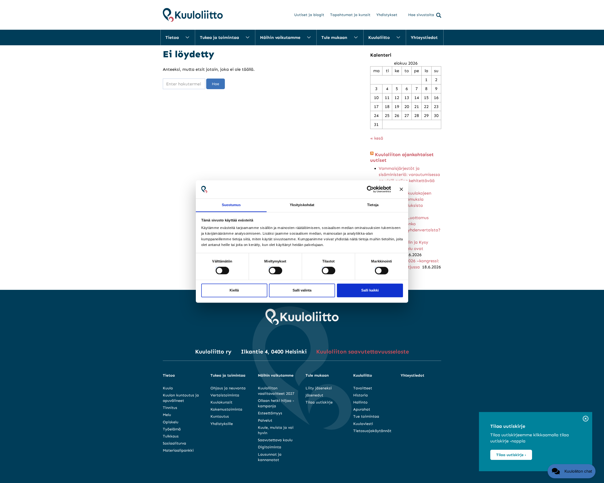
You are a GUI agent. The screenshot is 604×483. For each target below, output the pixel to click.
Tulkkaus (171, 436)
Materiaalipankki (178, 450)
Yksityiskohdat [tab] (302, 205)
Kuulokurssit (221, 402)
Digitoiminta (269, 447)
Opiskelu (170, 422)
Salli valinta (302, 290)
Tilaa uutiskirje (319, 402)
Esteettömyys (270, 413)
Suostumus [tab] (231, 205)
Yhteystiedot (424, 37)
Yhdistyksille (221, 423)
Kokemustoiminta (226, 409)
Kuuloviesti (363, 423)
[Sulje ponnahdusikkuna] (585, 419)
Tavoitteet (362, 388)
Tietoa (172, 37)
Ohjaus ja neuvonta (228, 388)
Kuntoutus (219, 416)
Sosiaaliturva (174, 443)
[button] (572, 471)
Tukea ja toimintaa (219, 37)
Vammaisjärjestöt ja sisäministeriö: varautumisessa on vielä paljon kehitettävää (409, 174)
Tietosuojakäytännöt (372, 431)
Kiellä (234, 290)
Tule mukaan (334, 37)
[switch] (271, 269)
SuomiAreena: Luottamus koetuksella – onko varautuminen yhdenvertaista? (409, 224)
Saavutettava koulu (275, 440)
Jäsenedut (314, 395)
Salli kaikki (370, 290)
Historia (360, 395)
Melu (167, 414)
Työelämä (172, 429)
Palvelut (265, 420)
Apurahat (361, 409)
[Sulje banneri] (401, 189)
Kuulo (168, 388)
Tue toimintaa (366, 416)
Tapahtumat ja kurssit (350, 14)
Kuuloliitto (379, 37)
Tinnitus (170, 407)
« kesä (376, 138)
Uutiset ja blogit (309, 14)
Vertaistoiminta (224, 395)
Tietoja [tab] (372, 205)
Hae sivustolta (421, 14)
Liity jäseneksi (319, 388)
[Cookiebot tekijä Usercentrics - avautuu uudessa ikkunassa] (370, 189)
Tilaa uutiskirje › (511, 455)
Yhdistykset (386, 14)
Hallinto (360, 402)
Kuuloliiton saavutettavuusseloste (362, 351)
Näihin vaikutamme (280, 37)
